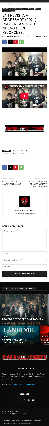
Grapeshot (6, 154)
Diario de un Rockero (12, 36)
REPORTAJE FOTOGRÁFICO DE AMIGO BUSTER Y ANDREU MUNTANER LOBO (36, 184)
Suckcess (22, 154)
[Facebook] (4, 42)
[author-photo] (24, 207)
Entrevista (34, 151)
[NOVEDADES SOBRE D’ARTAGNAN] (24, 309)
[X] (10, 42)
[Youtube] (33, 400)
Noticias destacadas (9, 11)
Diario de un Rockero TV (25, 5)
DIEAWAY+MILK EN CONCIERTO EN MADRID (11, 183)
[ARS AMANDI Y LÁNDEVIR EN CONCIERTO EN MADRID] (19, 335)
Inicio (4, 5)
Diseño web (6, 414)
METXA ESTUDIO (21, 414)
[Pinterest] (15, 42)
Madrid (15, 154)
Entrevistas (30, 8)
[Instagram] (24, 400)
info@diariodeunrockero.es (24, 384)
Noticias (37, 8)
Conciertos (6, 336)
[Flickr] (20, 400)
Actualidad (11, 5)
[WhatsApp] (21, 42)
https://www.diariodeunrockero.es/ (24, 213)
